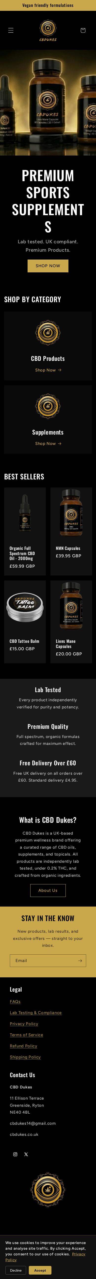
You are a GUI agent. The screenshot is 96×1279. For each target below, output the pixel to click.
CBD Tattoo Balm (24, 641)
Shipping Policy (25, 1056)
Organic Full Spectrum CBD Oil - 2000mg (22, 553)
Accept (40, 1270)
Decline (16, 1270)
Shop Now (45, 370)
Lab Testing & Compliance (36, 1012)
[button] (11, 30)
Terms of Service (26, 1034)
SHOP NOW (48, 265)
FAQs (15, 1001)
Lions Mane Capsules (65, 644)
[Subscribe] (80, 960)
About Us (48, 890)
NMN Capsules (68, 548)
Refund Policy (23, 1045)
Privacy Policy (24, 1023)
